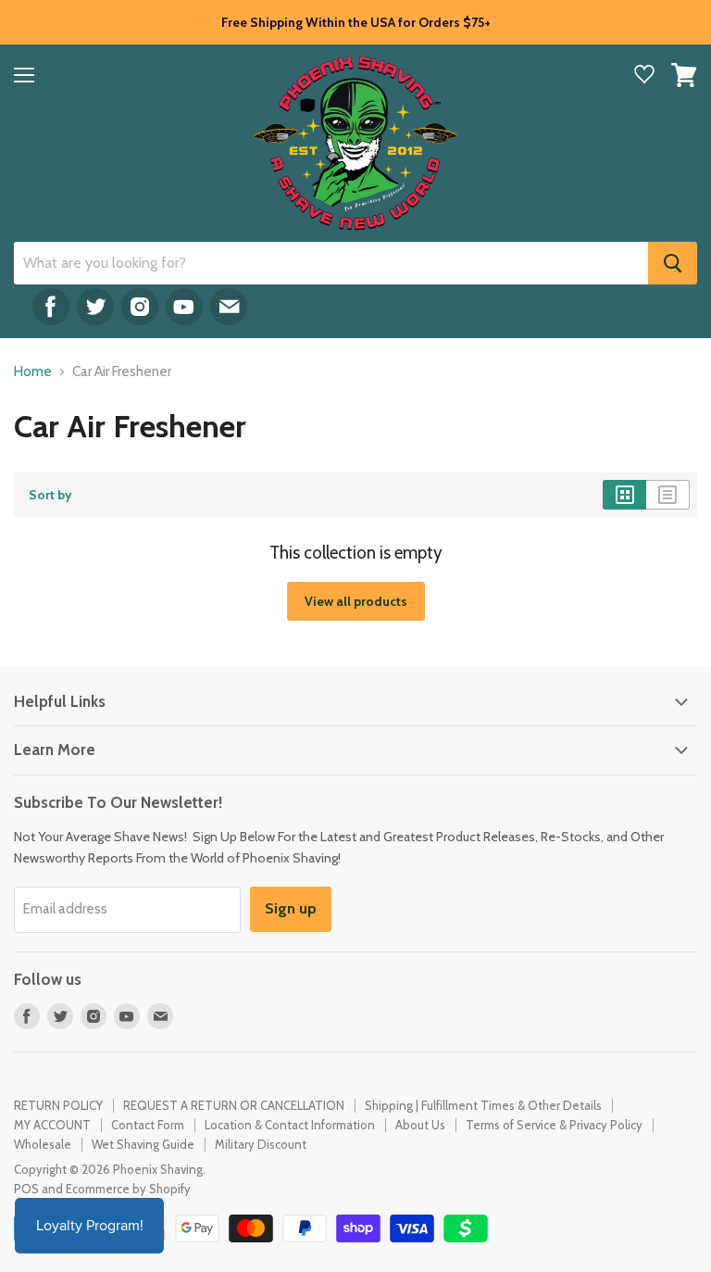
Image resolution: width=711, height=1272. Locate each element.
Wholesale (42, 1144)
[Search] (672, 263)
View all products (356, 601)
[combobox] (331, 263)
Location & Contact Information (290, 1124)
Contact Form (147, 1124)
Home (33, 372)
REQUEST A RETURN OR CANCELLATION (233, 1105)
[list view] (668, 495)
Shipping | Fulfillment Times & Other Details (483, 1105)
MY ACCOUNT (52, 1124)
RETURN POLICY (58, 1105)
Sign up (291, 908)
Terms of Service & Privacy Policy (554, 1124)
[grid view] (624, 495)
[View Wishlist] (644, 76)
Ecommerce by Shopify (128, 1188)
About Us (420, 1124)
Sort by (50, 494)
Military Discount (260, 1144)
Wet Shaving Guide (143, 1144)
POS (26, 1188)
